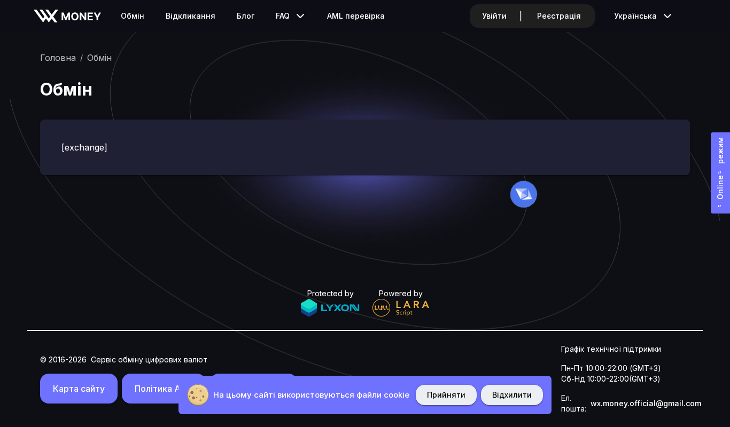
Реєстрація (559, 15)
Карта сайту (79, 388)
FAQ (283, 15)
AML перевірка (356, 15)
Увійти (494, 15)
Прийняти (446, 394)
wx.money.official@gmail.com (646, 403)
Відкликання (190, 15)
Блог (245, 15)
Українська (635, 15)
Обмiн (132, 15)
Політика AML (164, 388)
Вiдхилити (512, 394)
